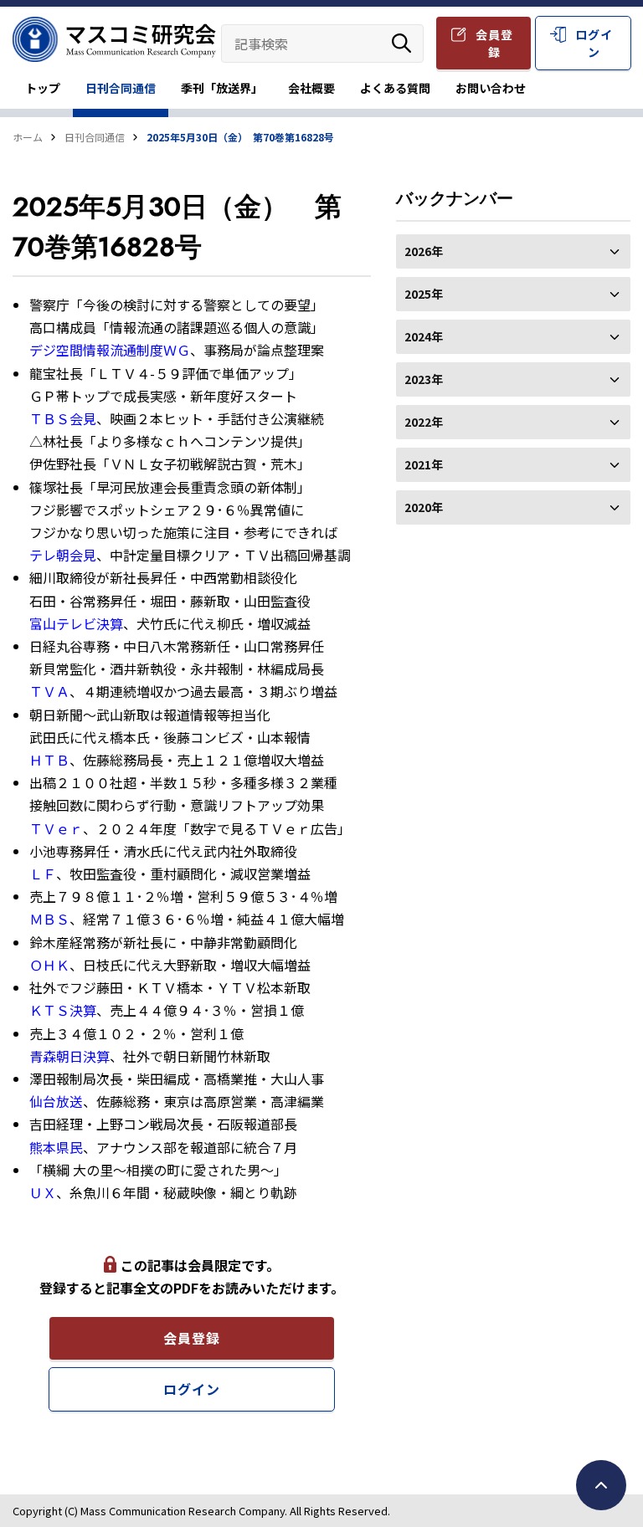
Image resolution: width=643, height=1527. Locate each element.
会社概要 (311, 87)
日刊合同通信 (120, 87)
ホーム (28, 137)
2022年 (423, 421)
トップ (42, 87)
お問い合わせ (490, 87)
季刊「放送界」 (222, 87)
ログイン (594, 43)
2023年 (423, 379)
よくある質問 (395, 87)
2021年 (423, 464)
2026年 (423, 251)
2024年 (423, 336)
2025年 (423, 293)
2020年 (423, 507)
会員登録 (494, 43)
